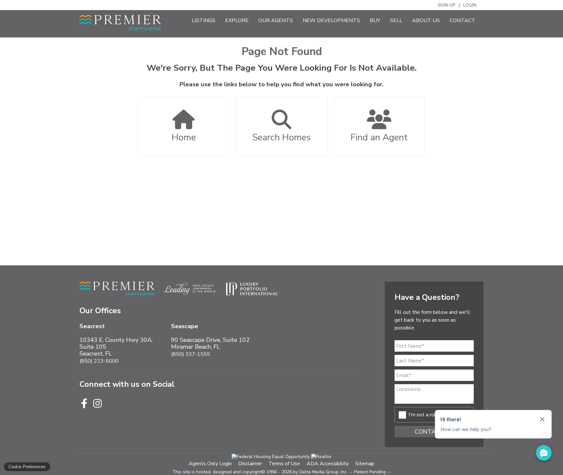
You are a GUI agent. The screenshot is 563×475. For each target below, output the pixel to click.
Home (184, 137)
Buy (375, 20)
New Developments (331, 20)
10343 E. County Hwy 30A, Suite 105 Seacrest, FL (115, 340)
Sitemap (364, 463)
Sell (396, 20)
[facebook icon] (85, 404)
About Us (426, 20)
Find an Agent (379, 137)
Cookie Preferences (27, 466)
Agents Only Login (210, 463)
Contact (462, 20)
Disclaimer (250, 463)
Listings (203, 20)
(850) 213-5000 (99, 361)
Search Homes (281, 137)
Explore (237, 20)
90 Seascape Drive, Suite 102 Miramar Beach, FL (210, 336)
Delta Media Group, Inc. (323, 472)
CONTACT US (434, 432)
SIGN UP (446, 5)
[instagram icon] (97, 404)
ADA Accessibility (328, 463)
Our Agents (275, 20)
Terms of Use (284, 463)
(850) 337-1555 (190, 354)
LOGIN (469, 5)
